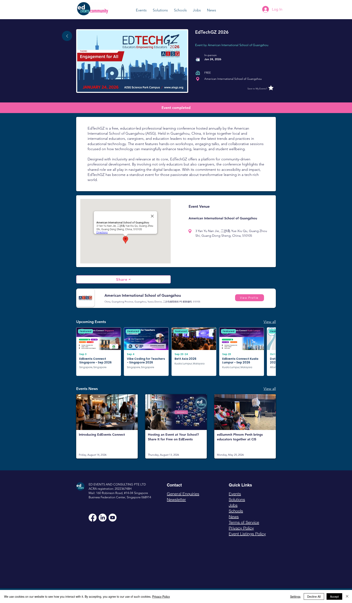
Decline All (314, 596)
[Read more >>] (107, 426)
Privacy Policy (161, 596)
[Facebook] (93, 518)
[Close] (347, 596)
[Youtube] (113, 518)
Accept (334, 596)
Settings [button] (295, 596)
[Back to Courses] (67, 36)
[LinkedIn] (103, 518)
